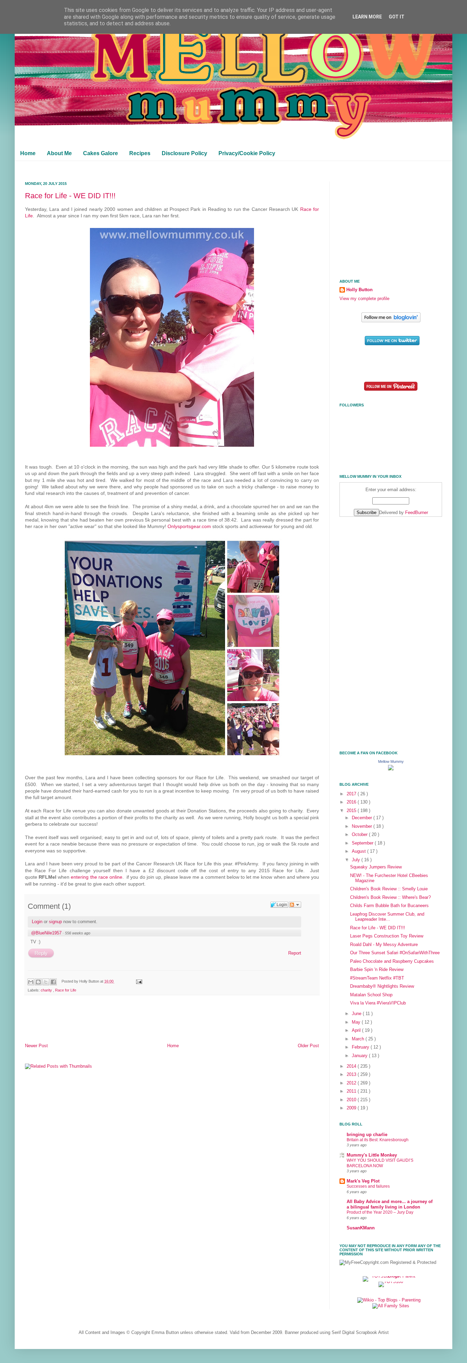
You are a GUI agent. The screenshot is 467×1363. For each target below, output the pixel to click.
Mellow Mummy (391, 761)
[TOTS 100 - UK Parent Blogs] (391, 1276)
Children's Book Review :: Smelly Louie (389, 889)
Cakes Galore (100, 153)
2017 (352, 794)
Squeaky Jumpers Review (376, 867)
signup (55, 921)
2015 (352, 810)
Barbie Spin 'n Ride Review (376, 969)
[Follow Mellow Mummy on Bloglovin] (391, 321)
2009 (352, 1108)
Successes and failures (368, 1186)
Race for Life (65, 990)
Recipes (139, 153)
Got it (396, 16)
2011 (352, 1091)
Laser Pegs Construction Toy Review (386, 936)
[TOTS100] (390, 1281)
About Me (59, 153)
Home (28, 153)
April (357, 1030)
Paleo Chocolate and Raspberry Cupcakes (392, 961)
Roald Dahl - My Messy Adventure (384, 944)
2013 (352, 1074)
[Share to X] (45, 982)
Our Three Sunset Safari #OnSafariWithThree (395, 952)
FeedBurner (416, 512)
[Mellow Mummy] (390, 769)
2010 (352, 1099)
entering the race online (96, 877)
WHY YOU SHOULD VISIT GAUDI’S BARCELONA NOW (380, 1163)
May (357, 1022)
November (362, 826)
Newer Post (36, 1045)
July (356, 860)
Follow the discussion (295, 905)
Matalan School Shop (371, 995)
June (357, 1013)
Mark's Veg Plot (363, 1181)
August (359, 851)
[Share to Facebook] (53, 982)
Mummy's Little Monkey (372, 1155)
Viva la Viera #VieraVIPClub (378, 1003)
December (362, 817)
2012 (352, 1083)
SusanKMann (361, 1228)
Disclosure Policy (184, 153)
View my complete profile (364, 298)
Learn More (367, 16)
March (358, 1039)
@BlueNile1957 (46, 932)
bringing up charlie (367, 1134)
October (360, 834)
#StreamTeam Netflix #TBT (377, 978)
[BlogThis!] (38, 982)
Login (37, 921)
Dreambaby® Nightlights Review (382, 986)
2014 (352, 1066)
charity (47, 990)
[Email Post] (138, 981)
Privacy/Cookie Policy (246, 153)
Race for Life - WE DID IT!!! (70, 195)
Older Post (308, 1045)
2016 (352, 802)
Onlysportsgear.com (189, 526)
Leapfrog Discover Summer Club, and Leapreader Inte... (387, 917)
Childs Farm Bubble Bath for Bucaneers (389, 905)
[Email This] (30, 982)
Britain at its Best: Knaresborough (378, 1139)
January (360, 1055)
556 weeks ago (77, 933)
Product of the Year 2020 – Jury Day (380, 1212)
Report (294, 953)
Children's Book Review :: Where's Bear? (390, 897)
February (361, 1047)
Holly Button (359, 289)
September (363, 843)
